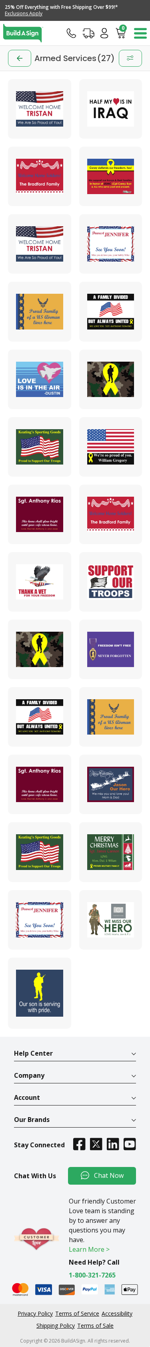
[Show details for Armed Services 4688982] (39, 717)
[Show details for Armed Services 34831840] (39, 244)
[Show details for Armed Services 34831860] (39, 582)
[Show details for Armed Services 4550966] (110, 109)
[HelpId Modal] (71, 33)
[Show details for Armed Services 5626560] (110, 852)
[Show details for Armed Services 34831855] (39, 514)
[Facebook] (79, 1143)
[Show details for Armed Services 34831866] (110, 582)
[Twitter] (96, 1143)
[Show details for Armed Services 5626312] (39, 852)
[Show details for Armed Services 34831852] (110, 447)
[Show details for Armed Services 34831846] (110, 311)
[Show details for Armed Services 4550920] (110, 649)
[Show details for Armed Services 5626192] (39, 784)
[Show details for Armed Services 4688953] (39, 993)
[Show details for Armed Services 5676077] (39, 109)
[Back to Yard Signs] (19, 58)
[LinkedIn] (112, 1143)
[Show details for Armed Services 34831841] (110, 244)
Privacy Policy (35, 1313)
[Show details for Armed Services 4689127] (110, 717)
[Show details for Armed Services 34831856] (110, 514)
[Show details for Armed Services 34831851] (39, 447)
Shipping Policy (55, 1325)
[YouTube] (129, 1143)
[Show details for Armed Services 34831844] (39, 311)
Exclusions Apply (23, 13)
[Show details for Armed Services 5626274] (110, 784)
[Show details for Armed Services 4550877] (39, 649)
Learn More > (89, 1249)
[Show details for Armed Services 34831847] (39, 379)
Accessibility (117, 1313)
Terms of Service (77, 1313)
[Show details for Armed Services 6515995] (110, 920)
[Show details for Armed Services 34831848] (110, 379)
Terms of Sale (95, 1325)
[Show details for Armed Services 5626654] (39, 920)
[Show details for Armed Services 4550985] (39, 176)
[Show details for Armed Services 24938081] (110, 176)
